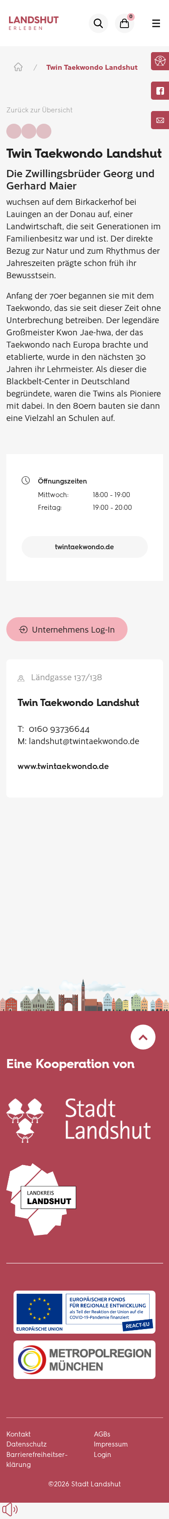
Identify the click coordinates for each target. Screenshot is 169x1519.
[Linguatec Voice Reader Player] (30, 1509)
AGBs (102, 1434)
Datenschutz (26, 1444)
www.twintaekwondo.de (63, 766)
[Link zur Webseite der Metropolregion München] (84, 1359)
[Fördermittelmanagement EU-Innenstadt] (84, 1312)
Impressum (111, 1444)
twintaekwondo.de (84, 547)
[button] (160, 60)
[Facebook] (160, 91)
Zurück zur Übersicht (39, 110)
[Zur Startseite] (17, 67)
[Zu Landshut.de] (78, 1119)
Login (102, 1455)
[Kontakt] (160, 120)
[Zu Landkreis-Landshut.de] (41, 1198)
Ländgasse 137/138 (66, 676)
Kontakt (18, 1434)
